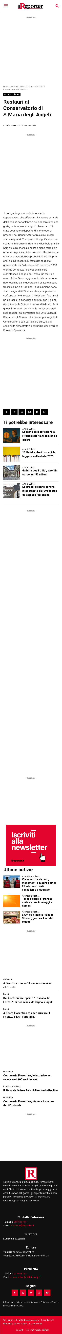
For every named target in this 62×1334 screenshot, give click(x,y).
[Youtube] (47, 1292)
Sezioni (14, 86)
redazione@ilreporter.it (22, 1225)
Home (6, 86)
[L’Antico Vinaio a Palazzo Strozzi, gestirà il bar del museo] (11, 917)
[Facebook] (6, 412)
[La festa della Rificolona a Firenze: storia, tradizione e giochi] (11, 435)
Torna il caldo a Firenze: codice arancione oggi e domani (37, 902)
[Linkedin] (22, 412)
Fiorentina (8, 1072)
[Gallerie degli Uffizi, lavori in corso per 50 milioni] (11, 472)
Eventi (6, 994)
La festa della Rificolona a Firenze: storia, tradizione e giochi (39, 435)
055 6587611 (21, 1221)
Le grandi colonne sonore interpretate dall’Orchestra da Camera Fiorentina (39, 490)
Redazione (10, 125)
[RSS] (31, 1292)
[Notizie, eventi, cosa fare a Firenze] (30, 5)
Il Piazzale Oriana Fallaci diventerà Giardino (30, 1090)
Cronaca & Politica (31, 876)
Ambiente (7, 979)
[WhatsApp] (29, 412)
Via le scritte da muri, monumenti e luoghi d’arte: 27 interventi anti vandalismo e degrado (39, 884)
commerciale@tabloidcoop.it (25, 1277)
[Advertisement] (31, 50)
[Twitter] (14, 412)
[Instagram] (23, 1292)
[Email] (44, 412)
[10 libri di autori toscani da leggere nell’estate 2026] (11, 454)
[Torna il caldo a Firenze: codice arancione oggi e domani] (11, 901)
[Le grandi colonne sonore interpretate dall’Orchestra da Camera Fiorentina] (11, 490)
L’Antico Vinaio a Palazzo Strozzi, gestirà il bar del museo (38, 918)
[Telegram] (37, 412)
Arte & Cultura (26, 86)
